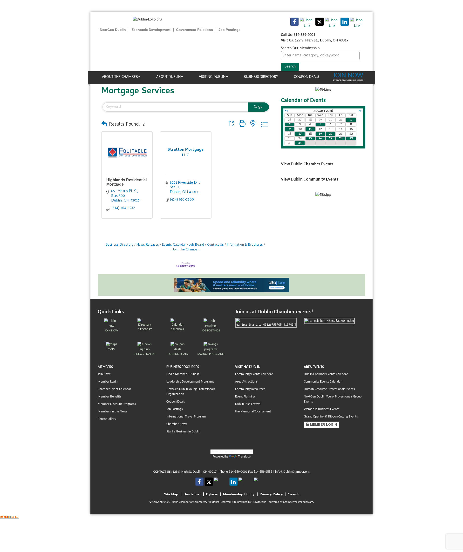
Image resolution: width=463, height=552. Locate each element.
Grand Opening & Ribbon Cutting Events (331, 416)
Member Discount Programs (117, 404)
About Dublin (168, 77)
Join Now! (104, 374)
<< (286, 111)
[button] (104, 125)
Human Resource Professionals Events (329, 389)
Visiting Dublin (212, 77)
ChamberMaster (292, 502)
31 (300, 143)
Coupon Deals (306, 77)
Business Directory (261, 77)
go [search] (260, 107)
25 (310, 138)
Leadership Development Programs (190, 382)
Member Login (107, 382)
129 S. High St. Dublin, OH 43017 (194, 472)
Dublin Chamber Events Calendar (326, 374)
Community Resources (250, 389)
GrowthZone (259, 502)
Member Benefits (109, 396)
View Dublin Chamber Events (307, 164)
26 (320, 138)
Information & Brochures (245, 245)
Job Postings (174, 409)
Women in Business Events (321, 409)
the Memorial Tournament (253, 411)
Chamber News (176, 424)
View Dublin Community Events (309, 179)
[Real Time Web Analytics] (9, 517)
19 (320, 134)
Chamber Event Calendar (114, 389)
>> (360, 111)
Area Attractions (246, 382)
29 (351, 138)
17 (300, 134)
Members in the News (112, 411)
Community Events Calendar (254, 374)
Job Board (196, 245)
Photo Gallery (107, 419)
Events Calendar (174, 245)
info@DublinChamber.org (292, 472)
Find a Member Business (182, 374)
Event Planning (245, 396)
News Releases (147, 245)
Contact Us (215, 245)
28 (340, 138)
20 (330, 134)
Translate (244, 456)
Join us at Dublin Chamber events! (274, 312)
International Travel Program (186, 416)
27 (330, 138)
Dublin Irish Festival (248, 404)
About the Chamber (120, 77)
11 (310, 129)
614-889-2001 (238, 472)
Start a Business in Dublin (183, 431)
